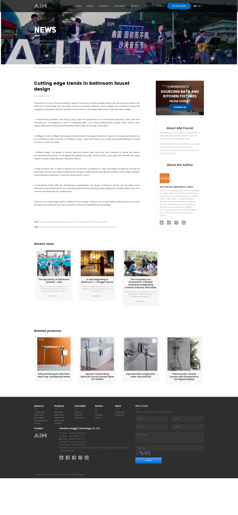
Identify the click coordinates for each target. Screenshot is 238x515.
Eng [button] (198, 6)
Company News (120, 412)
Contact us (180, 107)
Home (79, 6)
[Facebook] (169, 223)
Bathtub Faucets (59, 421)
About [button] (90, 6)
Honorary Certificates (40, 421)
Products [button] (103, 6)
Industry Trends (49, 67)
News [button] (147, 6)
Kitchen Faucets (59, 415)
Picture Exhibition (39, 418)
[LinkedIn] (162, 223)
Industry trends (119, 415)
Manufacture (79, 415)
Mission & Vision (39, 415)
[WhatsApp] (184, 223)
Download (98, 418)
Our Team (37, 423)
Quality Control (79, 418)
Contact (160, 6)
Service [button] (134, 6)
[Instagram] (176, 223)
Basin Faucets (58, 412)
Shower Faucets (59, 418)
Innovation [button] (119, 6)
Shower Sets (58, 423)
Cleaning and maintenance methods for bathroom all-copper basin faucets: (78, 227)
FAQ (96, 412)
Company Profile (39, 412)
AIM (40, 6)
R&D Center (78, 412)
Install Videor (99, 415)
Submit (148, 460)
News (40, 67)
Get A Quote (180, 6)
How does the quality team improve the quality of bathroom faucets (73, 221)
